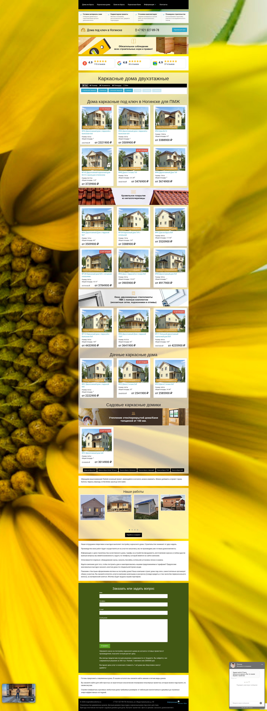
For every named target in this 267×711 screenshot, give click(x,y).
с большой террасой (116, 90)
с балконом (102, 90)
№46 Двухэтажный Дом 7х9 (166, 172)
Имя (100, 592)
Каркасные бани (134, 5)
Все (126, 86)
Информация (149, 5)
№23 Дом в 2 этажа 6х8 (164, 384)
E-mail (101, 609)
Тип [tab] (86, 86)
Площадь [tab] (118, 86)
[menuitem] (88, 5)
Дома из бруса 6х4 (89, 470)
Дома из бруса (88, 5)
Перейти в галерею (133, 535)
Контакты (163, 5)
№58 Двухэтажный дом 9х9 (166, 274)
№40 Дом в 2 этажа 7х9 (127, 172)
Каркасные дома (103, 5)
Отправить (104, 646)
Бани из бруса (119, 5)
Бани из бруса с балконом (128, 470)
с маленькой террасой (89, 90)
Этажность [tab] (105, 86)
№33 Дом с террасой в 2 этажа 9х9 (132, 274)
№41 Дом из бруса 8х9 (164, 233)
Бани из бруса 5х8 (177, 470)
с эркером (129, 90)
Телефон (102, 601)
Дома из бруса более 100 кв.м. (108, 470)
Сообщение (103, 618)
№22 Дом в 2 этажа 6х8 (127, 384)
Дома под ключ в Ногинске (104, 30)
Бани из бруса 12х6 (163, 470)
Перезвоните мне (179, 30)
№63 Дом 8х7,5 (161, 131)
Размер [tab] (94, 86)
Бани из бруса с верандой (146, 470)
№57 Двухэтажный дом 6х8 (92, 453)
